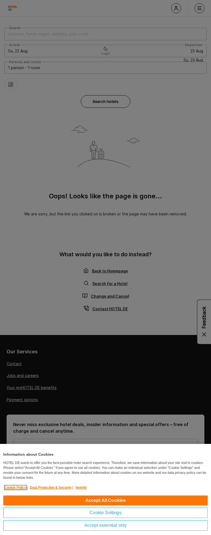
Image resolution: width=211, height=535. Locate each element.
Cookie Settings (105, 512)
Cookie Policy (15, 487)
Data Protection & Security (51, 487)
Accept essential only (105, 525)
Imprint (81, 487)
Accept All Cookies (105, 500)
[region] (105, 489)
